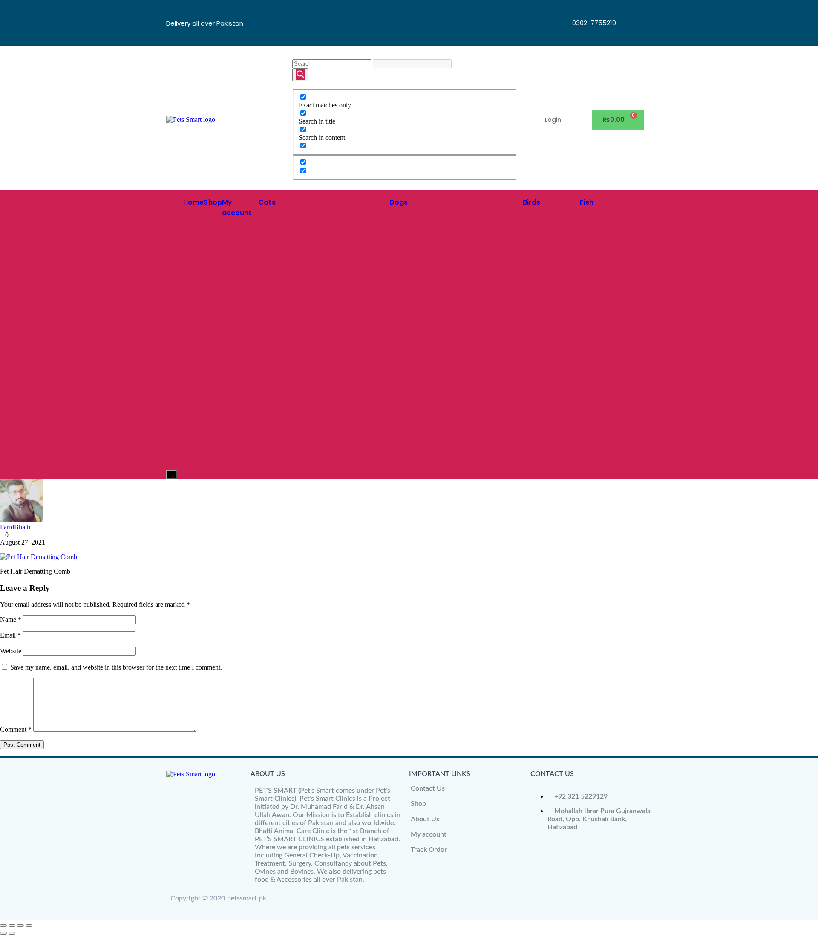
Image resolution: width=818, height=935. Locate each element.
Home (193, 202)
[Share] (20, 925)
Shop (213, 202)
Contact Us (428, 788)
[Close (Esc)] (29, 925)
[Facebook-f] (631, 10)
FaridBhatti (15, 527)
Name (10, 619)
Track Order (429, 849)
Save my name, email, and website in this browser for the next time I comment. (116, 667)
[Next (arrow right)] (12, 933)
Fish (586, 202)
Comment (16, 729)
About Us (425, 819)
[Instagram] (631, 33)
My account (428, 834)
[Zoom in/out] (3, 925)
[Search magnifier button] (300, 74)
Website (10, 651)
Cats (266, 202)
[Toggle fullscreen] (12, 925)
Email (10, 635)
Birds (532, 202)
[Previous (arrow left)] (3, 933)
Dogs (398, 202)
